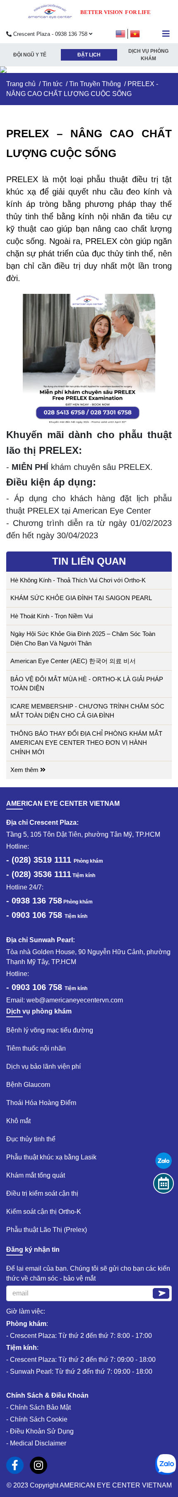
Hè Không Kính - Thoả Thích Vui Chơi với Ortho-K (78, 580)
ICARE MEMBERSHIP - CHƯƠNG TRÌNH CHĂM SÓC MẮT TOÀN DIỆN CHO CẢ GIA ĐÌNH (87, 711)
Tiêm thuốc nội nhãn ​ (36, 1048)
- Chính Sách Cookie (36, 1419)
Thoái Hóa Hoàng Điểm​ (41, 1102)
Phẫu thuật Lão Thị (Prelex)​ (46, 1229)
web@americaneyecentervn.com (74, 1000)
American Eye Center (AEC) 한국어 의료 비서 (73, 660)
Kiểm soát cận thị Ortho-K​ (43, 1211)
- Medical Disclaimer (36, 1443)
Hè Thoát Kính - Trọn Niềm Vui (51, 615)
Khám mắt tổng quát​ (35, 1175)
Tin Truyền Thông (95, 83)
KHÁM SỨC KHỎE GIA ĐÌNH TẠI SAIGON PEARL (81, 597)
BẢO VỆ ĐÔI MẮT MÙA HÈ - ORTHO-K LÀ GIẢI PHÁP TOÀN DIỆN (86, 684)
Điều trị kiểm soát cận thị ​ (43, 1193)
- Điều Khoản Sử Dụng (40, 1431)
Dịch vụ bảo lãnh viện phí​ (43, 1066)
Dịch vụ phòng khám (148, 54)
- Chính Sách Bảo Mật (38, 1407)
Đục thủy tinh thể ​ (31, 1139)
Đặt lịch (89, 55)
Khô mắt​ (18, 1120)
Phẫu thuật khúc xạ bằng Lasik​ (51, 1157)
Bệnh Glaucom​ (28, 1084)
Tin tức (52, 83)
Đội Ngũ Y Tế (29, 55)
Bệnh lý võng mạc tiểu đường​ (49, 1030)
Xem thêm (25, 769)
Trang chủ (21, 83)
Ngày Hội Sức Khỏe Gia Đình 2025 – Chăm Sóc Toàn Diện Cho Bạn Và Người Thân (82, 638)
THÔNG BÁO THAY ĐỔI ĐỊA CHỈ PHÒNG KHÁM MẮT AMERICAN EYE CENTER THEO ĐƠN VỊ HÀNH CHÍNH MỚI (86, 743)
